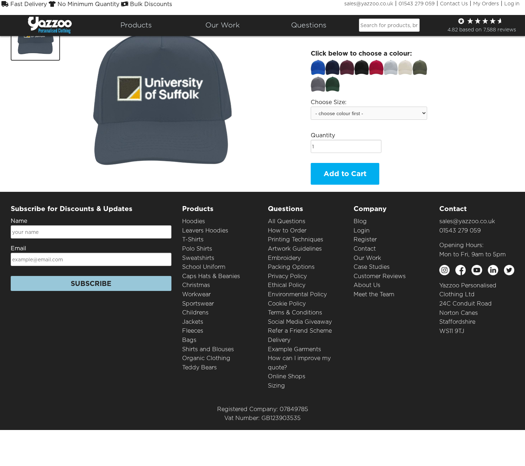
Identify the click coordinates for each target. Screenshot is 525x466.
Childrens (195, 312)
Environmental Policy (297, 294)
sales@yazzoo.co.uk (368, 3)
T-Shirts (193, 239)
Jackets (192, 321)
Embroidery (284, 258)
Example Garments (294, 349)
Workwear (196, 294)
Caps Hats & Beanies (211, 276)
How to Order (287, 230)
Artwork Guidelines (295, 248)
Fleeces (192, 330)
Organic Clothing (206, 358)
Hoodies (193, 221)
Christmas (196, 285)
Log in (512, 3)
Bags (189, 340)
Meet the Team (374, 294)
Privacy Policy (287, 276)
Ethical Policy (286, 285)
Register (365, 239)
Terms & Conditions (295, 312)
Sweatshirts (198, 258)
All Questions (286, 221)
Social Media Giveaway (300, 321)
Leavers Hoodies (205, 230)
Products (136, 25)
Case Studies (372, 266)
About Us (367, 285)
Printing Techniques (295, 239)
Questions (308, 25)
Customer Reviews (380, 276)
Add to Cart (345, 173)
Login (362, 230)
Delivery (279, 340)
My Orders (486, 3)
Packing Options (291, 266)
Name (19, 220)
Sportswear (198, 303)
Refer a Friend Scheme (300, 330)
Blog (360, 221)
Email (18, 248)
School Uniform (203, 266)
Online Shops (286, 376)
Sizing (276, 385)
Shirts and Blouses (208, 349)
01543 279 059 (417, 3)
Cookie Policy (287, 303)
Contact (365, 248)
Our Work (367, 258)
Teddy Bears (199, 367)
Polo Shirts (197, 248)
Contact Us (454, 3)
